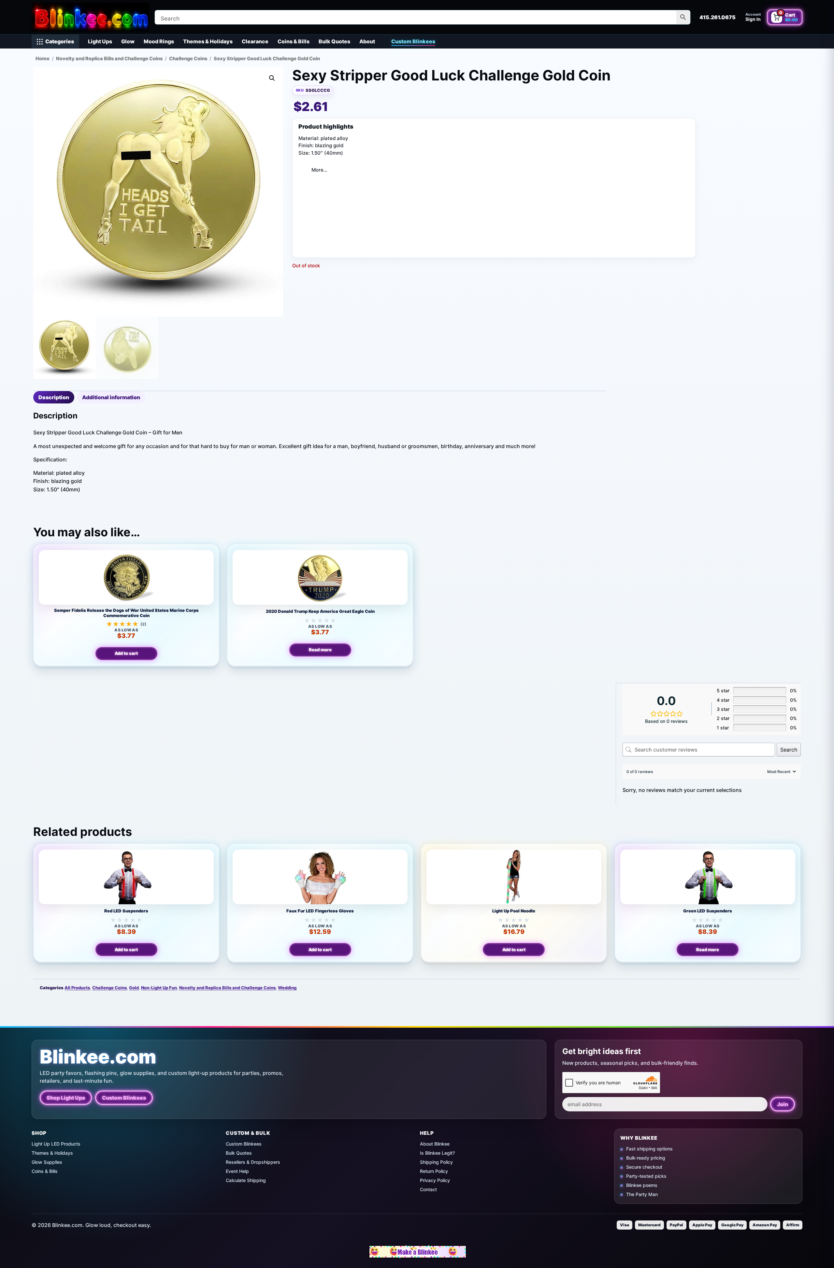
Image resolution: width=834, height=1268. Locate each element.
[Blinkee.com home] (90, 17)
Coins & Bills (293, 41)
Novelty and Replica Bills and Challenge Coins (109, 59)
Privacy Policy (435, 1180)
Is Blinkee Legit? (437, 1153)
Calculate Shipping (246, 1180)
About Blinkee (435, 1144)
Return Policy (434, 1171)
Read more (320, 649)
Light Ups (100, 41)
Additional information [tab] (111, 397)
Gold (134, 987)
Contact (428, 1189)
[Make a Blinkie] (418, 1251)
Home (43, 59)
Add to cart (126, 653)
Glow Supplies (47, 1162)
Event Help (237, 1171)
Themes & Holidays (208, 41)
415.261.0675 (717, 17)
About (367, 41)
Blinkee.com (98, 1057)
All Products (77, 987)
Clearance (255, 41)
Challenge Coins (188, 59)
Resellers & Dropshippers (253, 1162)
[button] (272, 78)
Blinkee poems (641, 1185)
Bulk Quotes (334, 41)
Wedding (287, 987)
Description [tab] (53, 397)
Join (782, 1104)
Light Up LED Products (56, 1144)
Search (788, 749)
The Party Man (642, 1194)
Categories (59, 41)
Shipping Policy (436, 1162)
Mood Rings (159, 41)
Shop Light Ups (66, 1097)
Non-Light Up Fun (159, 987)
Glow (128, 41)
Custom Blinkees (413, 41)
